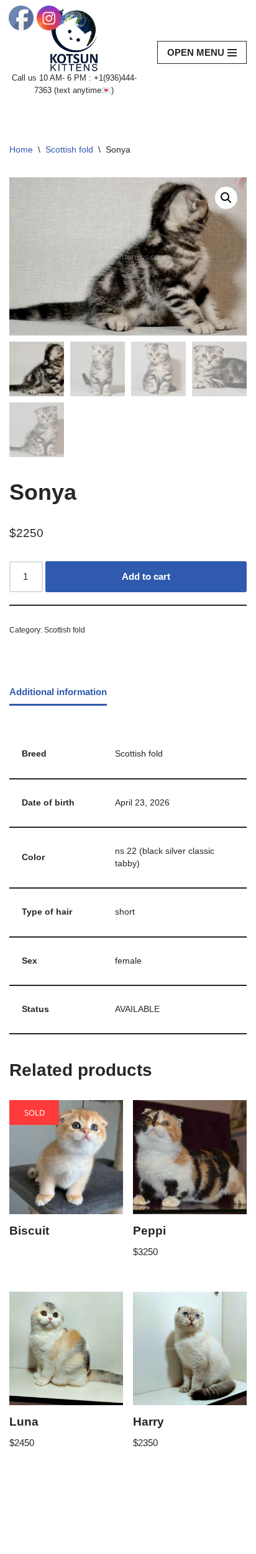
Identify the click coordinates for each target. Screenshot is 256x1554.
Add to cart (146, 576)
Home (21, 149)
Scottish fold (69, 149)
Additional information (58, 691)
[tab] (58, 693)
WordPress (112, 1541)
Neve (20, 1541)
